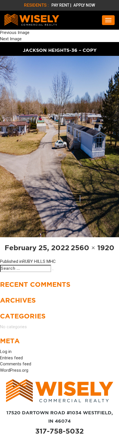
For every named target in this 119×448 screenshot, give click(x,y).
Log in (6, 351)
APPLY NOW (84, 5)
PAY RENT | (61, 5)
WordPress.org (14, 370)
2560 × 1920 (92, 248)
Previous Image (14, 32)
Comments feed (15, 364)
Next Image (11, 38)
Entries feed (11, 357)
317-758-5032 (59, 431)
